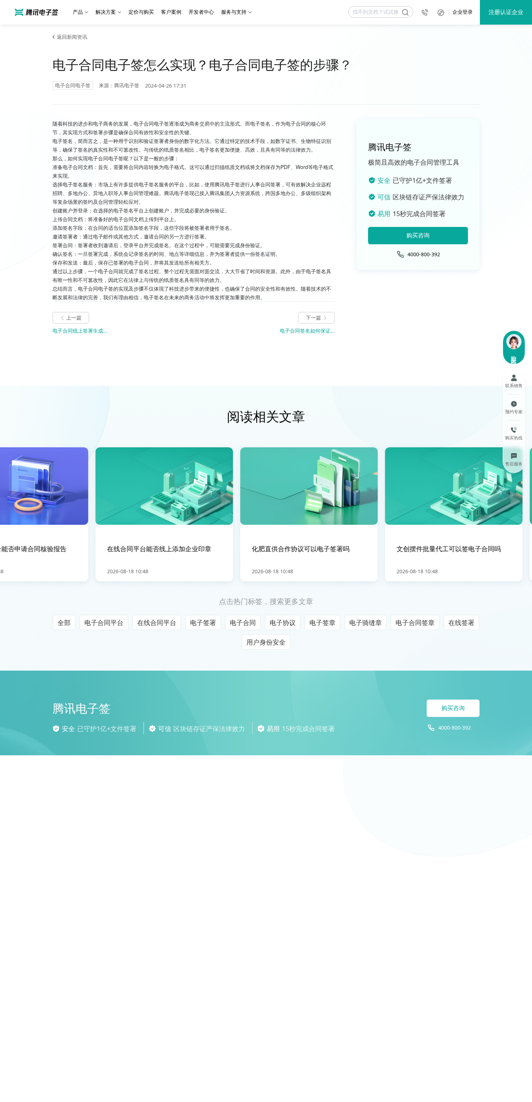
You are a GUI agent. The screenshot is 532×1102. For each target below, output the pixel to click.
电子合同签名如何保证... (307, 330)
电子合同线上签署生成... (79, 330)
